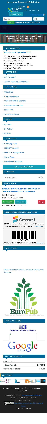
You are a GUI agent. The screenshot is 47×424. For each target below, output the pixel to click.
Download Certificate (13, 161)
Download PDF (8, 202)
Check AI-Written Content (15, 101)
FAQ (38, 10)
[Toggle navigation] (5, 29)
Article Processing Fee (13, 105)
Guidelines (8, 92)
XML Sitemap (23, 391)
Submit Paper (16, 14)
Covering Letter (10, 143)
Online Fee (8, 110)
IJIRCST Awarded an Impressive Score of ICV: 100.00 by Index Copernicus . (24, 268)
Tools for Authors (11, 114)
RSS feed (22, 7)
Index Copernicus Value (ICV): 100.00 (21, 212)
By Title (7, 133)
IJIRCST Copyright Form (14, 152)
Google (41, 202)
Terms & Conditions (34, 388)
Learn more (39, 226)
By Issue (7, 124)
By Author (8, 129)
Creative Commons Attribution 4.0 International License (28, 404)
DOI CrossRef (10, 77)
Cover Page (9, 157)
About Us (32, 10)
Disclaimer (6, 388)
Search (10, 22)
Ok (41, 177)
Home (25, 10)
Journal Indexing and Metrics (16, 82)
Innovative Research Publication (32, 395)
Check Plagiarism (11, 96)
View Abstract (20, 202)
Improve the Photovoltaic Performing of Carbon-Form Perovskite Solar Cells (21, 190)
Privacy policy (19, 388)
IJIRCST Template (11, 148)
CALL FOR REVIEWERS (24, 167)
